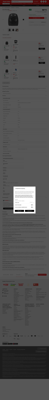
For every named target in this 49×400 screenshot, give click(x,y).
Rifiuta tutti (19, 210)
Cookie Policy (16, 199)
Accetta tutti (30, 210)
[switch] (32, 204)
